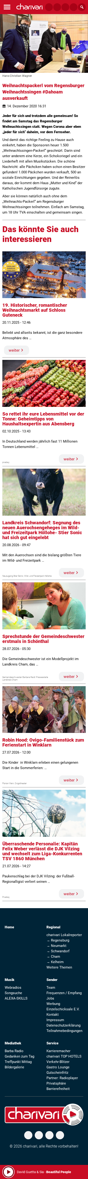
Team (50, 987)
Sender (51, 980)
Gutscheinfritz (57, 1072)
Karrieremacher (58, 1051)
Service (52, 1043)
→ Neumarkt (56, 946)
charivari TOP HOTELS (63, 1056)
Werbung (53, 1004)
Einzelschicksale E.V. (63, 1009)
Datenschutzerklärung (63, 1025)
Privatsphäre (56, 1083)
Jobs (50, 998)
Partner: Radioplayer (62, 1078)
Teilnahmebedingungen (64, 1031)
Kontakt (52, 1014)
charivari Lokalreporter (64, 935)
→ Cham (53, 956)
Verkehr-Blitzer (57, 1062)
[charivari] (29, 6)
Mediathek (13, 1043)
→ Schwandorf (57, 951)
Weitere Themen (59, 967)
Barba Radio (14, 1051)
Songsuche (13, 993)
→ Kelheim (55, 962)
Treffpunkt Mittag (18, 1062)
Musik (9, 980)
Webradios (13, 987)
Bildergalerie (14, 1067)
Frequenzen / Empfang (64, 993)
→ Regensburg (57, 940)
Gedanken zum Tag (19, 1056)
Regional (53, 927)
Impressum (55, 1020)
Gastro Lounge (57, 1067)
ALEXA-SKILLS (16, 998)
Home (9, 927)
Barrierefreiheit (58, 1089)
